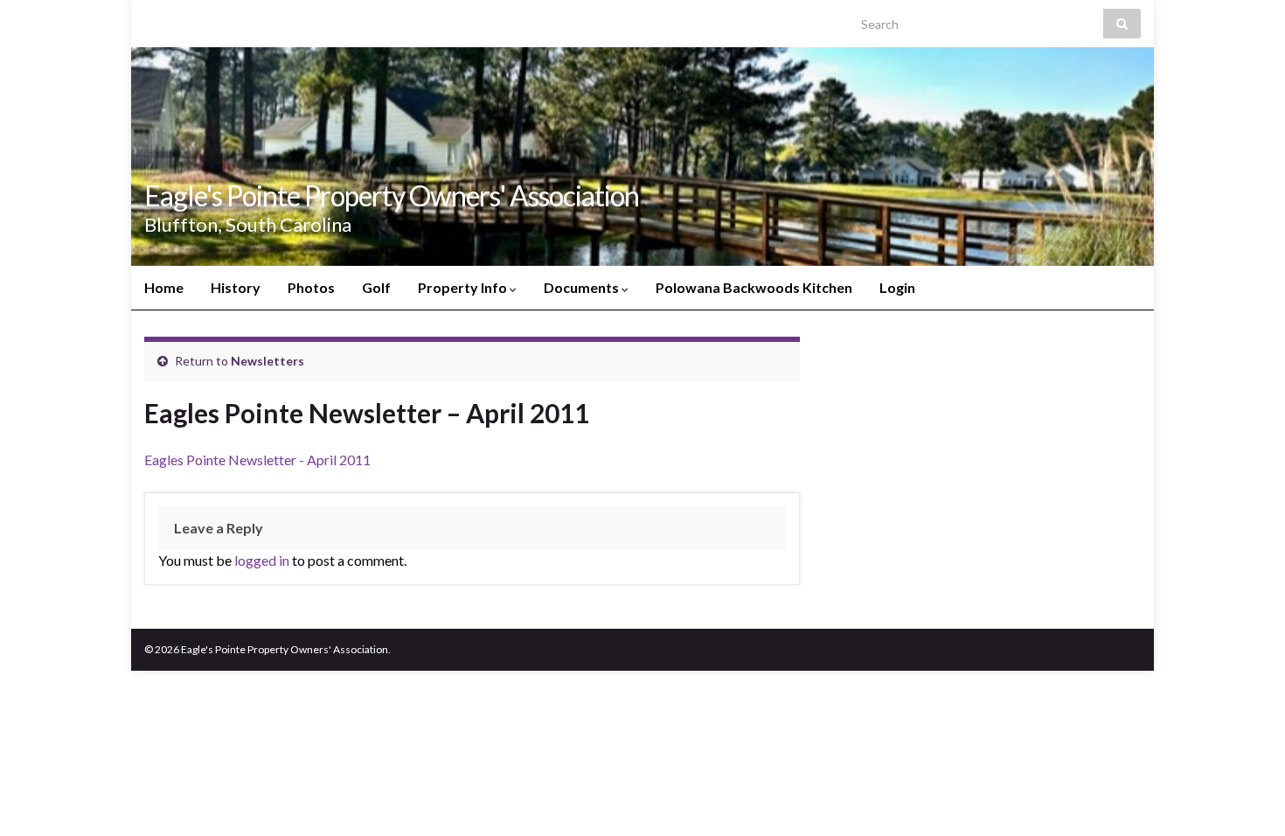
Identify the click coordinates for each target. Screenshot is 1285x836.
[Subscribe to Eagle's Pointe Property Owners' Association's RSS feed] (152, 18)
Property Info (464, 287)
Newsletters (267, 360)
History (235, 287)
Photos (311, 287)
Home (164, 287)
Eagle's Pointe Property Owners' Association (391, 195)
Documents (583, 287)
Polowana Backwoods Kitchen (754, 287)
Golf (376, 287)
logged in (261, 560)
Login (897, 287)
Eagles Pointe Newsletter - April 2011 (257, 459)
